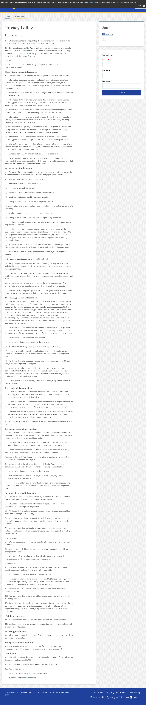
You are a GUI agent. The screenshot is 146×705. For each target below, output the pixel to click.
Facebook (109, 34)
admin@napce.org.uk (29, 678)
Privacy (137, 692)
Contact (96, 692)
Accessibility (105, 692)
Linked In (136, 697)
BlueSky (125, 697)
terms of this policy (29, 51)
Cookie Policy (92, 2)
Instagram (114, 697)
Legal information (118, 692)
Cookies (130, 692)
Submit (122, 93)
